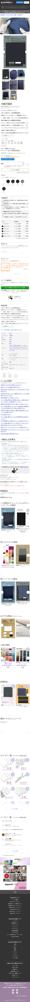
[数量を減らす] (12, 326)
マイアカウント (15, 928)
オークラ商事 (11, 140)
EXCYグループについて (15, 901)
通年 (10, 341)
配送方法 (15, 969)
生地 (15, 14)
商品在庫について (15, 971)
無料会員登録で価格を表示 (8, 159)
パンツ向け (24, 345)
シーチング (15, 956)
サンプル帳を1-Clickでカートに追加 (15, 287)
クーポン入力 (15, 932)
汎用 (10, 339)
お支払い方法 (15, 967)
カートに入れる (15, 169)
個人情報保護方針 (23, 987)
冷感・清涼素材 (13, 345)
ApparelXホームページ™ (15, 911)
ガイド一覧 (15, 965)
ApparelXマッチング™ (15, 913)
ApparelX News (15, 936)
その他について (15, 975)
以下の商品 (4, 290)
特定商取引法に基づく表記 (13, 987)
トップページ (15, 921)
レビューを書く (4, 483)
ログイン (27, 2)
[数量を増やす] (12, 135)
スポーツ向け (16, 348)
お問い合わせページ (20, 983)
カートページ (15, 925)
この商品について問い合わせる (22, 172)
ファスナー (15, 952)
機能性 (19, 345)
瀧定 (7, 139)
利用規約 (5, 987)
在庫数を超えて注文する (12, 211)
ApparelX (2, 14)
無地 (10, 343)
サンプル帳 (15, 957)
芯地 (15, 950)
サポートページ (24, 467)
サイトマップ (15, 977)
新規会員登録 (20, 2)
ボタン (15, 946)
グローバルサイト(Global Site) (21, 995)
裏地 (15, 948)
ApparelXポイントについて (15, 907)
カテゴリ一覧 (9, 14)
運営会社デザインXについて (15, 905)
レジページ (15, 927)
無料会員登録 (15, 930)
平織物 (11, 335)
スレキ (15, 954)
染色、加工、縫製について (15, 973)
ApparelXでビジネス (15, 909)
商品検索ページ (15, 923)
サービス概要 (15, 899)
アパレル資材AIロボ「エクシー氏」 (15, 934)
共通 (10, 337)
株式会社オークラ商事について (15, 903)
